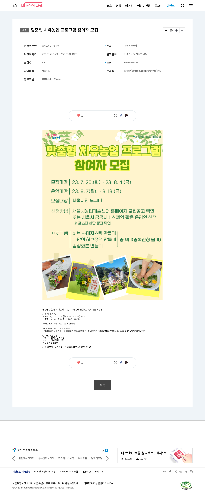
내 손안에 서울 (32, 4)
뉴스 (109, 5)
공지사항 (99, 471)
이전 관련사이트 (13, 458)
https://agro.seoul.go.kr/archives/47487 (143, 70)
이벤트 (171, 5)
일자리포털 (96, 458)
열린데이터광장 (26, 458)
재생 (106, 450)
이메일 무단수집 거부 (45, 471)
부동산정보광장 (46, 458)
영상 (118, 5)
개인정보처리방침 (21, 471)
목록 (102, 385)
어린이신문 (144, 5)
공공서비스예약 (66, 458)
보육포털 (82, 458)
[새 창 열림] (186, 481)
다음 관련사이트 (107, 458)
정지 (103, 450)
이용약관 (86, 471)
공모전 (159, 5)
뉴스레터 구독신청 (68, 471)
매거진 (129, 5)
